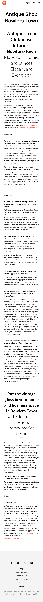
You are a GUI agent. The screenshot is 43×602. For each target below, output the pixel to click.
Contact (21, 583)
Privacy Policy (21, 576)
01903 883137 (31, 125)
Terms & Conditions (21, 572)
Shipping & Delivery (21, 579)
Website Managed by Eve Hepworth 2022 (21, 594)
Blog (21, 569)
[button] (28, 3)
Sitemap (21, 586)
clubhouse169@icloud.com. (29, 128)
